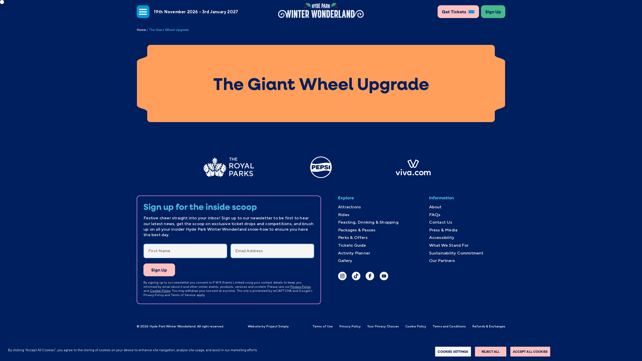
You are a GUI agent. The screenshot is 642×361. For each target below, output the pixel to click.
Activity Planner (354, 252)
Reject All (491, 351)
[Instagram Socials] (342, 277)
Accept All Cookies (530, 351)
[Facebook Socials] (370, 277)
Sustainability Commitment (456, 252)
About (435, 206)
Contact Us (440, 222)
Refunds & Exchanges (488, 326)
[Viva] (413, 167)
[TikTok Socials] (356, 277)
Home (141, 30)
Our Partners (442, 260)
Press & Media (443, 229)
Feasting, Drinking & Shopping (368, 222)
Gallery (345, 260)
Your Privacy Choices (383, 326)
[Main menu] (143, 11)
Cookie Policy (160, 291)
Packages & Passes (356, 229)
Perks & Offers (353, 237)
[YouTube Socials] (384, 277)
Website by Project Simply (268, 326)
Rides (343, 214)
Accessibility (441, 237)
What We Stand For (448, 245)
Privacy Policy (300, 287)
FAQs (435, 214)
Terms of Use (322, 326)
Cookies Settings (453, 351)
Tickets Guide (352, 245)
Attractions (349, 206)
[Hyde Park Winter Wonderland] (321, 10)
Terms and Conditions (449, 326)
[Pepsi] (321, 167)
